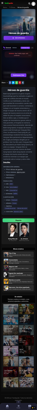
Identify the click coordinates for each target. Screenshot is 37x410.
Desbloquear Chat (18, 75)
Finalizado (14, 200)
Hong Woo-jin (12, 239)
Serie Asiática (13, 187)
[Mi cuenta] (33, 4)
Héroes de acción (22, 208)
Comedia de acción (10, 208)
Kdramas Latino (18, 211)
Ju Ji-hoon (24, 239)
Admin (14, 47)
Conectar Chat (25, 47)
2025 (11, 184)
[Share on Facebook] (10, 82)
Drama (14, 203)
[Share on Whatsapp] (16, 82)
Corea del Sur (13, 190)
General (8, 47)
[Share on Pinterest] (19, 82)
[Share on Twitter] (13, 82)
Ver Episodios (20, 38)
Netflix (15, 193)
